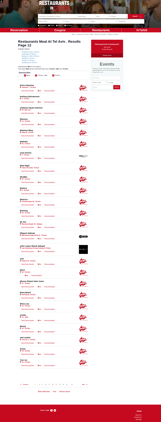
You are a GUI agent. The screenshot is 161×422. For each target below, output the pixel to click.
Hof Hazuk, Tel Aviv (28, 294)
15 (63, 384)
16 (67, 384)
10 (45, 384)
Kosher (60, 25)
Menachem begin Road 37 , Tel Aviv (34, 235)
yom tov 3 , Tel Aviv (28, 339)
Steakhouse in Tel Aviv (29, 62)
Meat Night (25, 166)
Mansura (24, 119)
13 (56, 384)
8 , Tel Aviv (25, 190)
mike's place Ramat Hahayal (32, 246)
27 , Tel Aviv (26, 283)
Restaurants (101, 30)
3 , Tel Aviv (25, 98)
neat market (25, 338)
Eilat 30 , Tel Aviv (28, 132)
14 (60, 384)
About (139, 411)
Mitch (22, 270)
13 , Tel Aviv (26, 121)
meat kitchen (25, 153)
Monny (23, 326)
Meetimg (24, 211)
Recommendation (49, 90)
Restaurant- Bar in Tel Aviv (30, 52)
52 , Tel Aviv (26, 179)
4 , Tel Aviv (25, 155)
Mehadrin (69, 25)
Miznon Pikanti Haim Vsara (32, 281)
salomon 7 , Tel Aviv (29, 87)
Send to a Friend (64, 391)
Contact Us (138, 417)
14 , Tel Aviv (26, 328)
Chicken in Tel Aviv (28, 60)
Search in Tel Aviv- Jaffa (85, 34)
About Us (138, 415)
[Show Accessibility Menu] (1, 1)
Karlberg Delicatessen (30, 97)
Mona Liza (24, 304)
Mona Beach (25, 293)
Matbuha (24, 142)
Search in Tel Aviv (100, 34)
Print (54, 391)
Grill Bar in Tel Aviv (28, 58)
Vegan (52, 25)
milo (22, 259)
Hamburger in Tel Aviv (29, 54)
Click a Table (44, 410)
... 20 (71, 384)
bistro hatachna (27, 85)
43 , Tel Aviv (26, 362)
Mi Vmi (23, 222)
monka (23, 315)
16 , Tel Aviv (26, 213)
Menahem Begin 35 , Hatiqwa (32, 224)
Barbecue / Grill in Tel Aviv (30, 56)
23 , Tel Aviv (26, 306)
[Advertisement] (8, 62)
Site (40, 90)
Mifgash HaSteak (27, 233)
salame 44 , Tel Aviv (28, 261)
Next (83, 384)
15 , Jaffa (25, 317)
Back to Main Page (44, 391)
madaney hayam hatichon (31, 108)
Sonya (22, 349)
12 (52, 384)
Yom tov (23, 360)
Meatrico (24, 199)
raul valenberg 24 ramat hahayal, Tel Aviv (36, 248)
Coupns (60, 30)
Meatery (23, 188)
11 (49, 384)
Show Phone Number (27, 90)
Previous (25, 384)
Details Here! (107, 55)
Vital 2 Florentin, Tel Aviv (30, 168)
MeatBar (23, 177)
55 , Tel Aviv (26, 143)
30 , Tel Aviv (26, 272)
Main (73, 34)
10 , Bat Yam (26, 110)
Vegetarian (43, 25)
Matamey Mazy (26, 130)
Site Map (139, 419)
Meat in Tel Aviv (113, 34)
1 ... (36, 384)
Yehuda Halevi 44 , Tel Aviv (31, 201)
